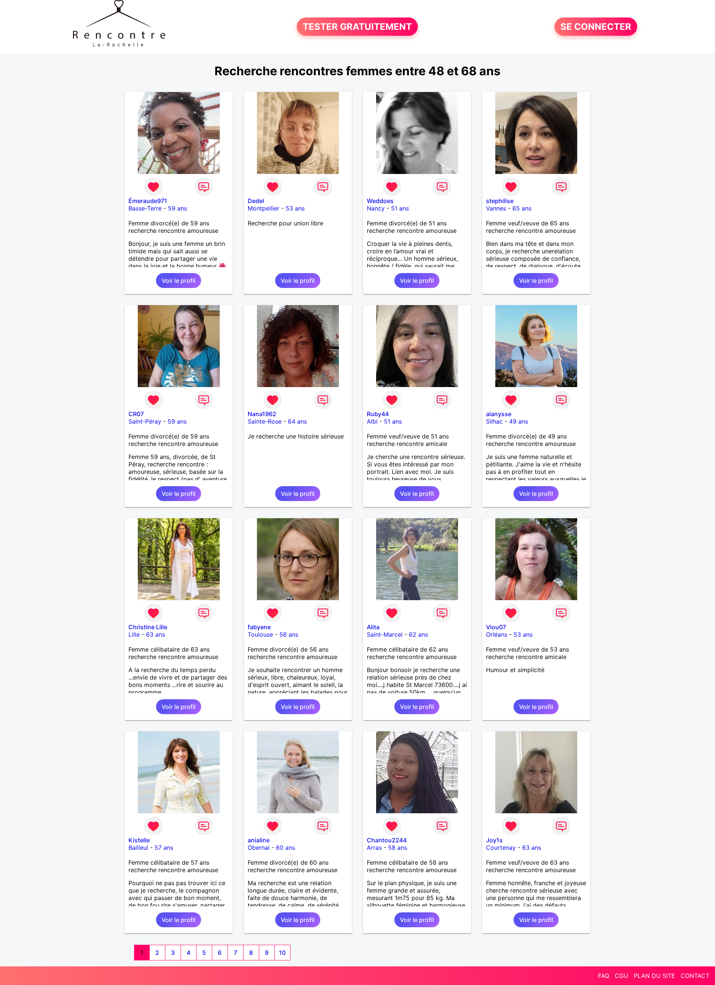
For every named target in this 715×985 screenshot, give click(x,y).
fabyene (259, 627)
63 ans (155, 634)
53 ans (295, 208)
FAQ (603, 975)
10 (282, 952)
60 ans (285, 847)
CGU (621, 975)
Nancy (376, 208)
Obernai (259, 847)
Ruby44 (378, 414)
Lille (134, 634)
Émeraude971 (147, 201)
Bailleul (138, 847)
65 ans (521, 208)
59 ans (177, 208)
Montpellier (263, 208)
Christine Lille (147, 627)
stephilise (500, 201)
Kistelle (139, 840)
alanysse (498, 414)
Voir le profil (179, 280)
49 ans (518, 421)
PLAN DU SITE (654, 975)
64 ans (297, 421)
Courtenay (501, 847)
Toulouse (260, 634)
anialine (259, 840)
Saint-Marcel (385, 634)
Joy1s (494, 840)
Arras (374, 847)
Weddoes (380, 201)
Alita (373, 627)
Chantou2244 (387, 840)
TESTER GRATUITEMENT (357, 26)
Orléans (496, 634)
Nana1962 (262, 414)
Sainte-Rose (265, 421)
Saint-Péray (144, 421)
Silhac (494, 421)
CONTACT (695, 975)
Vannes (496, 208)
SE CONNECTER (595, 26)
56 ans (288, 634)
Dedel (256, 201)
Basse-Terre (145, 208)
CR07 (136, 414)
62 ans (418, 634)
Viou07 (496, 627)
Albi (372, 421)
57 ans (164, 847)
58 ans (397, 847)
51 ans (400, 208)
